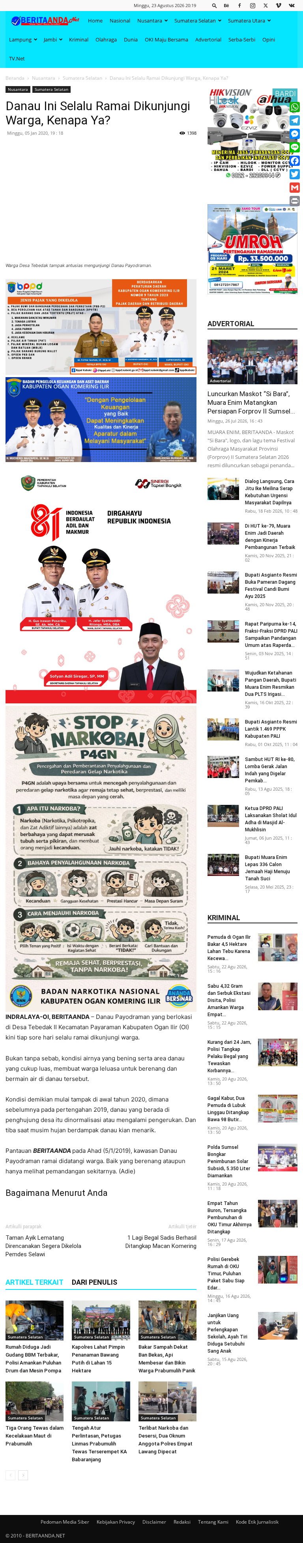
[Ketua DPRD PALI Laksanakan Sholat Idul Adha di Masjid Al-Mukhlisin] (223, 816)
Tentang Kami (213, 1522)
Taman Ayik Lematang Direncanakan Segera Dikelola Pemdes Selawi (43, 1246)
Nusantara (149, 20)
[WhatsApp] (294, 107)
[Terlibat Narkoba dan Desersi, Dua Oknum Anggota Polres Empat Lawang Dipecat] (167, 1401)
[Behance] (226, 5)
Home (95, 20)
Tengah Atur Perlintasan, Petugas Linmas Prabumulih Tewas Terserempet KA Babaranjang (99, 1443)
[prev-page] (10, 1475)
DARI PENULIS (94, 1282)
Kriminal (78, 39)
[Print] (294, 201)
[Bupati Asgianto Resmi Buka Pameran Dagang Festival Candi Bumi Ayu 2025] (223, 582)
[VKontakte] (291, 5)
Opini (268, 39)
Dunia (131, 39)
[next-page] (23, 1475)
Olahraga (106, 39)
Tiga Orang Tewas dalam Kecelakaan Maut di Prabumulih (35, 1436)
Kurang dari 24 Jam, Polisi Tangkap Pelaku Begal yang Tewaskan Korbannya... (229, 1056)
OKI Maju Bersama (166, 39)
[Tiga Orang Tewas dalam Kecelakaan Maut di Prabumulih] (35, 1401)
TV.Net (17, 58)
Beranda (15, 78)
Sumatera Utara (246, 20)
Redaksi (182, 1522)
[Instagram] (252, 5)
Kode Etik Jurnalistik (257, 1522)
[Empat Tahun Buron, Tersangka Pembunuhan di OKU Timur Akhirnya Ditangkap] (277, 1213)
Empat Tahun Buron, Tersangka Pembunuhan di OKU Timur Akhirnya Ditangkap (230, 1218)
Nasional (120, 20)
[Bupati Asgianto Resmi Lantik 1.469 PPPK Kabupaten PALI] (223, 729)
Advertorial (208, 39)
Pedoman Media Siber (65, 1522)
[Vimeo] (278, 5)
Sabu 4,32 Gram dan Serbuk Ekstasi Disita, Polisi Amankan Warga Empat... (229, 1000)
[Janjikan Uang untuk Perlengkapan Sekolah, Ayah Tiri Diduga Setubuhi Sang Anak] (277, 1326)
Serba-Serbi (241, 39)
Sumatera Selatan (195, 20)
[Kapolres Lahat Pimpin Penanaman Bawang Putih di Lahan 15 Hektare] (101, 1320)
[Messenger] (294, 134)
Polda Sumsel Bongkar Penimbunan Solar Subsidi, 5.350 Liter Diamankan (229, 1161)
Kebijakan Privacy (116, 1522)
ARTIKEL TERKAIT (35, 1282)
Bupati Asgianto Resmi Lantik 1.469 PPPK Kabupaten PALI (271, 729)
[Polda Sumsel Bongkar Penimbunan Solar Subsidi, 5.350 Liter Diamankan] (277, 1157)
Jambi (50, 39)
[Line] (294, 147)
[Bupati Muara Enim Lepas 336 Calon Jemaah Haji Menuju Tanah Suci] (223, 865)
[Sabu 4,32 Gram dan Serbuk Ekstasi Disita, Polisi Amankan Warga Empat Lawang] (277, 996)
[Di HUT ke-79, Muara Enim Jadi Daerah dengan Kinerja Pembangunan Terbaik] (223, 533)
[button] (215, 5)
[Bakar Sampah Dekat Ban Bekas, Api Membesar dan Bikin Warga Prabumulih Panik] (167, 1320)
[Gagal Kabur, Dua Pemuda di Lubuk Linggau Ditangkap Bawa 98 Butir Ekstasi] (277, 1108)
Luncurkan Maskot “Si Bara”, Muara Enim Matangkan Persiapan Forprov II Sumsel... (251, 402)
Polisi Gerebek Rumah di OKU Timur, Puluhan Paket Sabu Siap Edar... (226, 1274)
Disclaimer (154, 1522)
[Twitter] (265, 5)
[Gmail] (294, 187)
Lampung (20, 39)
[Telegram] (294, 120)
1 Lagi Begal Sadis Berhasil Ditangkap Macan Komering (160, 1242)
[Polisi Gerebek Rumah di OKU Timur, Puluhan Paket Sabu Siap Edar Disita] (277, 1270)
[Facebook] (239, 5)
